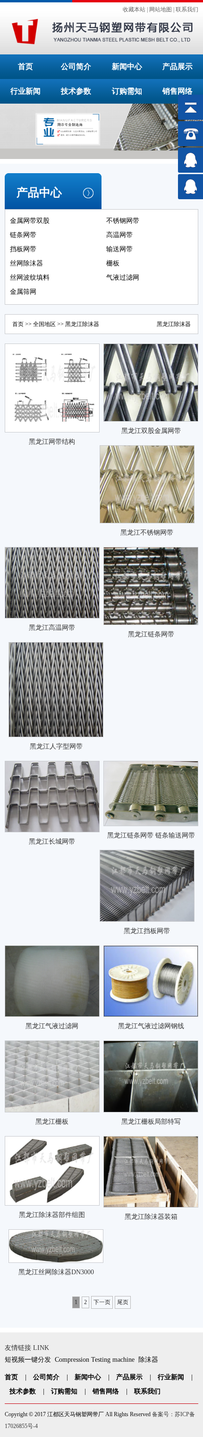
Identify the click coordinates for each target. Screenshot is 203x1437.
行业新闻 (25, 91)
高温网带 (119, 234)
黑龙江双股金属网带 (151, 430)
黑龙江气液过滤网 (51, 1026)
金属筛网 (23, 291)
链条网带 (23, 234)
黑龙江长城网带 (52, 841)
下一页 (101, 1302)
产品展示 (177, 66)
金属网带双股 (30, 220)
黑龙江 (73, 324)
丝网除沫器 (26, 263)
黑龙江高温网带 (52, 627)
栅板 (112, 263)
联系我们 (187, 9)
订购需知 (127, 91)
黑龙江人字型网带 (56, 746)
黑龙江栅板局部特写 (151, 1121)
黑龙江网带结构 (52, 441)
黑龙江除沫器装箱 (151, 1216)
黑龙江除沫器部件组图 (52, 1214)
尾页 (122, 1302)
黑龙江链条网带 (151, 634)
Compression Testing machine (95, 1359)
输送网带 (119, 249)
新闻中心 (127, 66)
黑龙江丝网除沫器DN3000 (56, 1272)
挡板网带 (23, 249)
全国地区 (44, 324)
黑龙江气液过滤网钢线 (151, 1026)
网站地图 (160, 9)
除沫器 (148, 1359)
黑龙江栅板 (51, 1121)
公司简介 (76, 66)
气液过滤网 (122, 277)
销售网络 (177, 91)
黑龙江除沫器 (174, 324)
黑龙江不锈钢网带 (146, 532)
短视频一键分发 (28, 1359)
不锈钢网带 (122, 220)
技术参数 (76, 91)
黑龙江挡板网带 (147, 930)
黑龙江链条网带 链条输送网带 (151, 835)
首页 (25, 66)
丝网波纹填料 (30, 277)
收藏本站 (134, 9)
